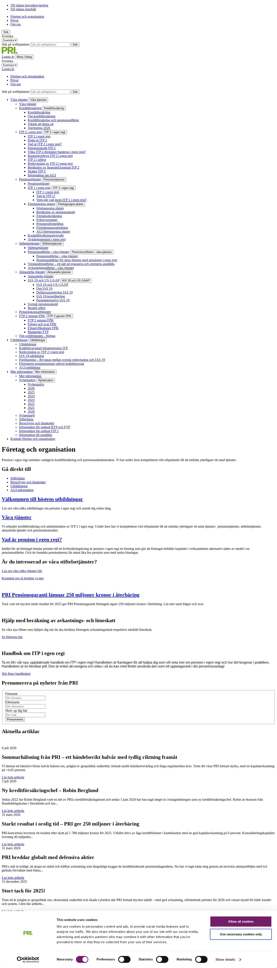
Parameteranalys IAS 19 (52, 300)
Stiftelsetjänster (29, 243)
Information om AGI (42, 175)
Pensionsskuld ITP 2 (42, 148)
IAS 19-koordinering (50, 296)
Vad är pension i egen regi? (32, 539)
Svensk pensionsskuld (43, 304)
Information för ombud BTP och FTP (44, 427)
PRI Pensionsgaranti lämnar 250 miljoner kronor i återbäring (70, 595)
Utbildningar (19, 340)
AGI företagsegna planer (53, 231)
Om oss (15, 24)
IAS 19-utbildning (31, 356)
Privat (14, 20)
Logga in (8, 69)
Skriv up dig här (16, 710)
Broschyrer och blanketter (36, 423)
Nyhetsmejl (27, 415)
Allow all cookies (241, 921)
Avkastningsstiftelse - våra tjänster (51, 268)
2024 (31, 396)
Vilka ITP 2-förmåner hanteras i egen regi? (57, 152)
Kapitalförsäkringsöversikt (46, 235)
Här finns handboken (16, 673)
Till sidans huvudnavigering (29, 5)
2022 (31, 404)
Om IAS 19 (44, 288)
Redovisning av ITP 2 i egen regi (50, 163)
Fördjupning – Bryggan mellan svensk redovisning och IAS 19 (62, 360)
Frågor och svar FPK (42, 324)
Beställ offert (36, 308)
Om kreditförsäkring (41, 116)
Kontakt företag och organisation (32, 439)
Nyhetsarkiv (27, 380)
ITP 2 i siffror (37, 159)
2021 (31, 408)
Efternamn (12, 702)
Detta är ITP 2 (37, 140)
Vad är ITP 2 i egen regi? (45, 144)
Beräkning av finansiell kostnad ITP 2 (53, 167)
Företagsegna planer (41, 204)
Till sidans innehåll (23, 9)
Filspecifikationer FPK (43, 328)
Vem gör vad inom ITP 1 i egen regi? (61, 200)
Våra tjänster (19, 99)
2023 (31, 400)
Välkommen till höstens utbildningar (42, 499)
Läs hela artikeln (13, 777)
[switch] (124, 959)
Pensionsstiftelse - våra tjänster (48, 252)
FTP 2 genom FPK (32, 316)
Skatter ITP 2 (37, 171)
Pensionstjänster (30, 179)
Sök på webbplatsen (15, 44)
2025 (31, 392)
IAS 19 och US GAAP (43, 280)
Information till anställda (35, 435)
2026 (31, 388)
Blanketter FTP (38, 332)
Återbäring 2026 (39, 128)
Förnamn (11, 694)
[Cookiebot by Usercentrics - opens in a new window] (28, 959)
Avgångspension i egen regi (47, 239)
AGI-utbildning (29, 367)
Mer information (21, 371)
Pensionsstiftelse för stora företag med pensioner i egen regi (76, 260)
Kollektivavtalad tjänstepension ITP (43, 348)
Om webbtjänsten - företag (37, 336)
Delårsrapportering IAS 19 (54, 292)
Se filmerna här (12, 637)
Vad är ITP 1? (45, 196)
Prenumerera (15, 719)
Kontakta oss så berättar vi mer (23, 578)
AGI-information (22, 490)
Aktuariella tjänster (32, 272)
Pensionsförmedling (49, 224)
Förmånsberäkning (49, 216)
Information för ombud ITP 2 (39, 431)
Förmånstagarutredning (52, 227)
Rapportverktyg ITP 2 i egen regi (50, 156)
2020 (31, 411)
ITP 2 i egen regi (30, 132)
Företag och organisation (27, 16)
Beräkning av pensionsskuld (55, 212)
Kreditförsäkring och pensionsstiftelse (53, 120)
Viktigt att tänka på (40, 124)
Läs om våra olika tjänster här (22, 571)
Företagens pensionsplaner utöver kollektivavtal (51, 363)
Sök (5, 32)
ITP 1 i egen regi (39, 188)
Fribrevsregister (47, 220)
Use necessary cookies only (241, 934)
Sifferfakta (26, 419)
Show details (225, 959)
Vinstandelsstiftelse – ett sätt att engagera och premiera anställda (71, 264)
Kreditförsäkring (30, 108)
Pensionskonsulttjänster (35, 312)
